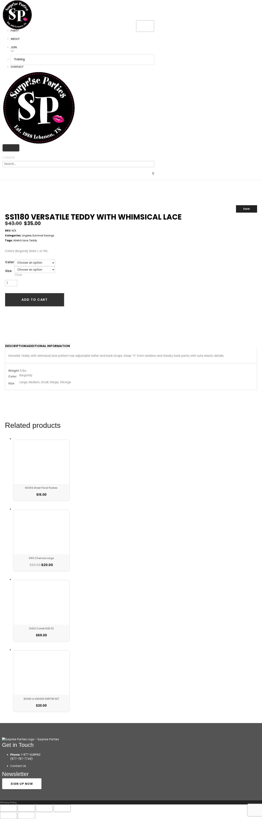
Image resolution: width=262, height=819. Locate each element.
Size (8, 271)
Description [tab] (16, 346)
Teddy (33, 240)
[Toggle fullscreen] (26, 808)
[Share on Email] (29, 322)
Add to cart (34, 299)
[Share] (44, 808)
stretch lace (20, 240)
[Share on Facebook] (8, 322)
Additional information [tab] (48, 346)
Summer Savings (43, 235)
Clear (18, 275)
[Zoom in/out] (8, 808)
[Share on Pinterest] (22, 322)
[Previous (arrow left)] (8, 815)
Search (10, 157)
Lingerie (26, 235)
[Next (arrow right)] (26, 815)
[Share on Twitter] (15, 322)
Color (9, 262)
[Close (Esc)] (62, 808)
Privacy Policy (9, 802)
